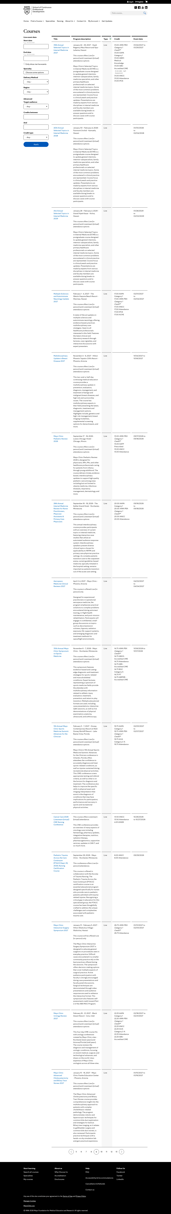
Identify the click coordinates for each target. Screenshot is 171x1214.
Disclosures (59, 1179)
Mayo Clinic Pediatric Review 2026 (61, 439)
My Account (93, 21)
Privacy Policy (81, 1196)
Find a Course (36, 21)
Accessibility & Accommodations (99, 1178)
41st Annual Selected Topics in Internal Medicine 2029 (61, 215)
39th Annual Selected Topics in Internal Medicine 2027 (61, 49)
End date (27, 52)
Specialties (50, 21)
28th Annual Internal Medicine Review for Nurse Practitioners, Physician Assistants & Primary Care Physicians (61, 512)
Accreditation (60, 1175)
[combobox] (36, 72)
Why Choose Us (61, 1172)
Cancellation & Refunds (95, 1184)
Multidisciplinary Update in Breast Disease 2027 (60, 358)
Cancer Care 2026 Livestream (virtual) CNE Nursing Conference (61, 821)
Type (106, 39)
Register (140, 2)
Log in (131, 2)
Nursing (60, 21)
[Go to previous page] (71, 1151)
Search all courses (31, 1172)
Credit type (28, 133)
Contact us (90, 1189)
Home (26, 21)
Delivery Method (31, 77)
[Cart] (146, 3)
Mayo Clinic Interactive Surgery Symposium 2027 (61, 928)
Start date (28, 40)
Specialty (28, 68)
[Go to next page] (121, 1151)
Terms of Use (67, 1196)
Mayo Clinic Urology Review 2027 (60, 1016)
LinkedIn (146, 7)
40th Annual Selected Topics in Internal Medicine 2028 (61, 132)
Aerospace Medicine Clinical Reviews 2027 (61, 584)
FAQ (87, 1172)
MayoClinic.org (29, 1206)
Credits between (31, 112)
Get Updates (107, 21)
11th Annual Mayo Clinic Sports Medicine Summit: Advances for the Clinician (61, 731)
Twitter (135, 7)
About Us (69, 21)
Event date (138, 39)
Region (27, 87)
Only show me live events (36, 64)
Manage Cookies (30, 1201)
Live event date (30, 37)
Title (55, 39)
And (25, 122)
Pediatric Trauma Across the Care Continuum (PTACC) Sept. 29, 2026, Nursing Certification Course (61, 863)
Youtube (142, 7)
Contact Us (81, 21)
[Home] (41, 10)
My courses (28, 1179)
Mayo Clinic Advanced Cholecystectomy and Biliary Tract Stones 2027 (61, 1078)
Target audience (30, 102)
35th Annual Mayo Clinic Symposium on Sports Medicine (61, 652)
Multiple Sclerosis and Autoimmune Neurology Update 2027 (61, 298)
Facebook (139, 7)
